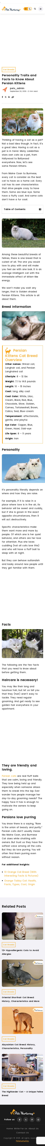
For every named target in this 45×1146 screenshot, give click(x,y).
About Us (33, 1128)
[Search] (35, 8)
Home (9, 1128)
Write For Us (20, 1128)
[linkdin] (9, 97)
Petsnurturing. (22, 1141)
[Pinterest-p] (32, 1119)
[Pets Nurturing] (11, 8)
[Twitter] (25, 1119)
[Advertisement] (22, 37)
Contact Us (22, 1132)
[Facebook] (2, 97)
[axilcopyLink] (13, 97)
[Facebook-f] (19, 1119)
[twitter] (5, 97)
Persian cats (9, 776)
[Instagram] (38, 1119)
